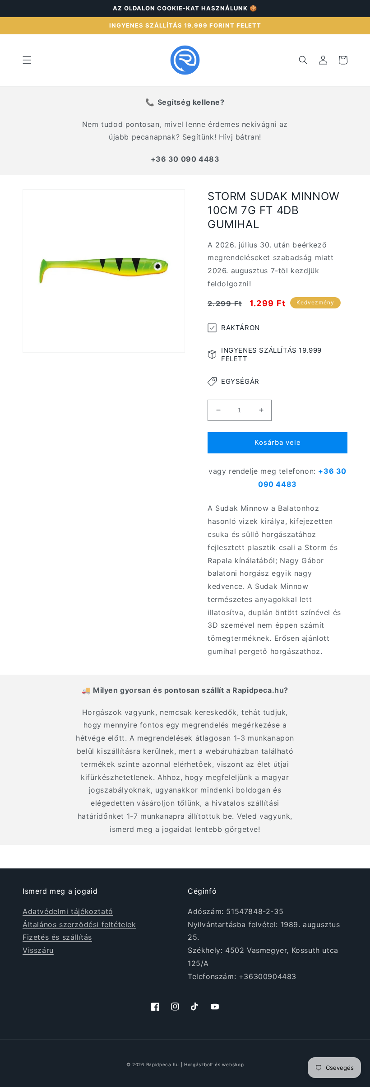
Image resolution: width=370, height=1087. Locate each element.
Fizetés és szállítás (57, 937)
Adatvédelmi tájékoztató (68, 911)
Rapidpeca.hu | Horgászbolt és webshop (195, 1064)
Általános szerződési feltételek (79, 924)
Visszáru (38, 950)
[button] (27, 60)
